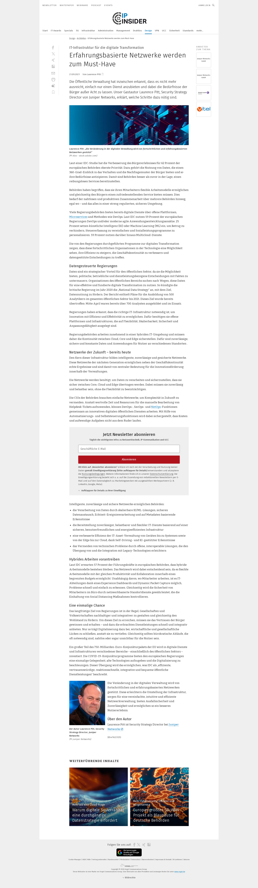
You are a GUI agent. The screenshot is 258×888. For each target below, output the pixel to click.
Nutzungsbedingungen (93, 474)
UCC (164, 30)
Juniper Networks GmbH (203, 60)
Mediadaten (125, 860)
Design (148, 30)
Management (123, 30)
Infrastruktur (88, 30)
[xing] (53, 60)
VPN (157, 30)
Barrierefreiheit (148, 860)
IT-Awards (56, 30)
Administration (105, 30)
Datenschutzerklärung (161, 474)
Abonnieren (129, 459)
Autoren (187, 860)
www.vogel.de (179, 872)
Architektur (81, 38)
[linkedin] (53, 66)
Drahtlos (137, 30)
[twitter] (53, 54)
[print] (53, 79)
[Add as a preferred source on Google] (129, 852)
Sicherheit (174, 30)
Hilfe (89, 860)
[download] (53, 86)
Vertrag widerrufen (99, 860)
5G (77, 30)
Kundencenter (113, 860)
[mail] (53, 73)
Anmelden (204, 5)
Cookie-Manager (75, 860)
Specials (68, 30)
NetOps (156, 407)
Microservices (78, 217)
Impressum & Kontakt (163, 860)
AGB (84, 860)
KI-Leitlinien (177, 860)
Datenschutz (136, 860)
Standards (188, 30)
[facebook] (53, 47)
